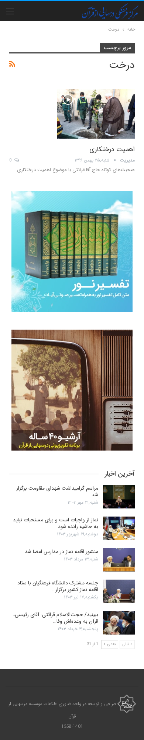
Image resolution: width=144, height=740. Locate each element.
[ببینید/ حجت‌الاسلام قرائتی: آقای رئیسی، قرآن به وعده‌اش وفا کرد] (119, 623)
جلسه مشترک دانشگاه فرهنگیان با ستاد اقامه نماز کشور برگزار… (57, 586)
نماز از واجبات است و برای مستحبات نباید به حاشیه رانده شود (55, 523)
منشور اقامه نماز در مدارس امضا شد (61, 552)
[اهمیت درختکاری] (96, 113)
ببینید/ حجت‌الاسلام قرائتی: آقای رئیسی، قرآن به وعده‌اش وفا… (55, 618)
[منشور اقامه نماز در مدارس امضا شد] (119, 560)
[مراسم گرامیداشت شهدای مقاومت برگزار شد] (119, 496)
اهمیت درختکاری (112, 149)
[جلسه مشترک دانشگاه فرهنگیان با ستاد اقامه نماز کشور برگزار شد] (119, 591)
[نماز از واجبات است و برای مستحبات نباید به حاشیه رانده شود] (119, 528)
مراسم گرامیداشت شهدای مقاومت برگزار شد (57, 491)
